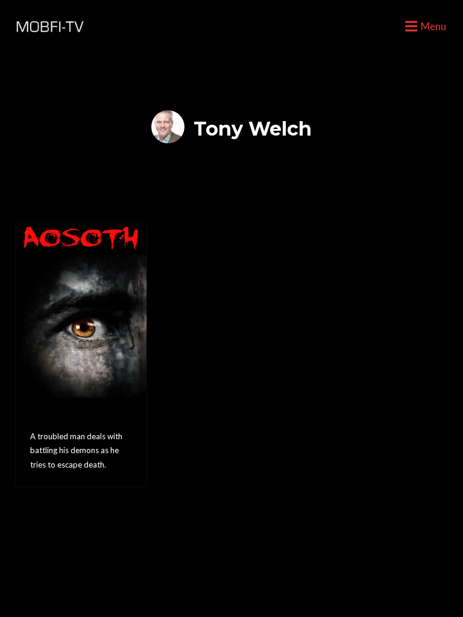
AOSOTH (56, 418)
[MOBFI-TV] (48, 27)
